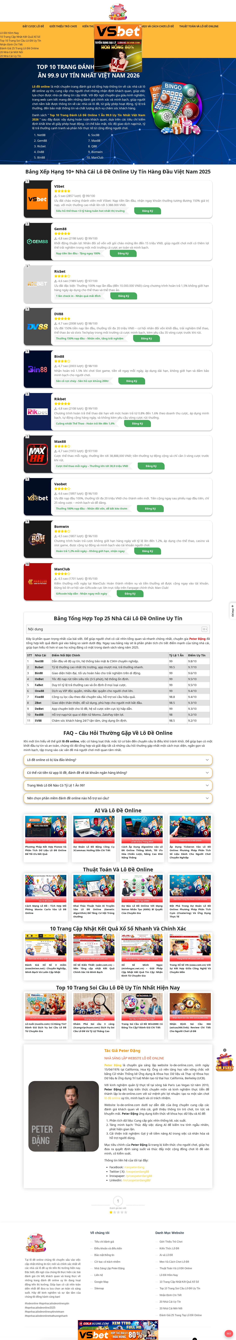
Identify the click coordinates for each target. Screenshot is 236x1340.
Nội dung (35, 629)
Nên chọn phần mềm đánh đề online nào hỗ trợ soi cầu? (68, 798)
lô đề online (112, 1098)
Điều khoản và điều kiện (108, 1248)
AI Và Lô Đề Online (118, 810)
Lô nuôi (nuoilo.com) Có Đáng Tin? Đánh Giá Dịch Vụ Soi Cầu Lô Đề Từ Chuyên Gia (45, 1027)
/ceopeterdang (134, 1167)
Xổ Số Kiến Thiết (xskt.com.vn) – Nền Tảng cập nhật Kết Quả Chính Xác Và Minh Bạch (93, 968)
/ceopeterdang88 (137, 1171)
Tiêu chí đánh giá (104, 1241)
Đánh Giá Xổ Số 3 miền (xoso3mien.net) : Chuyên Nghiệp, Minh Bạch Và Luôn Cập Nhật (45, 968)
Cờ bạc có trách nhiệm (107, 1261)
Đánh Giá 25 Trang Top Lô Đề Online (181, 1315)
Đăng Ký (147, 211)
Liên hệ (98, 1275)
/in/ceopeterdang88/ (137, 1180)
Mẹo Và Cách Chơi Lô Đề (157, 26)
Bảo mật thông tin (104, 1255)
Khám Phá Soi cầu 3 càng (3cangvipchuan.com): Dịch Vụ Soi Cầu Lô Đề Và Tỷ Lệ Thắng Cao (93, 1027)
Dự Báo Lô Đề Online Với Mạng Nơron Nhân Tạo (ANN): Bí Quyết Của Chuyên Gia (142, 909)
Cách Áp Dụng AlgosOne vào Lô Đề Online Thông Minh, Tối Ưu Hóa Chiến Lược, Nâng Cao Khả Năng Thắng (142, 852)
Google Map (101, 1281)
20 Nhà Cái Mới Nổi (11, 52)
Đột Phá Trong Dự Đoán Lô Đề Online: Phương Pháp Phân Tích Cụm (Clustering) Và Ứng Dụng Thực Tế (190, 911)
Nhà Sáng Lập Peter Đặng (109, 1268)
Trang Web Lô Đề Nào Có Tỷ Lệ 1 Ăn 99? (56, 785)
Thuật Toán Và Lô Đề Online (199, 26)
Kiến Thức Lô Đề (93, 26)
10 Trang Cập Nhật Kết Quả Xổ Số (20, 37)
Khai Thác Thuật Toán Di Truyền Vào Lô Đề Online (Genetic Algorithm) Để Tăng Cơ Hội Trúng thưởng (93, 911)
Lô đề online (41, 86)
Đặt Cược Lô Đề (33, 26)
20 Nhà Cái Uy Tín (10, 56)
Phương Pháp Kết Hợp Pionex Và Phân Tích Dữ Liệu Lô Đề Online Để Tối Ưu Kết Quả (45, 850)
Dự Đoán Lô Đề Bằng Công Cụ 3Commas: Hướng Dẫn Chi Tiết (93, 848)
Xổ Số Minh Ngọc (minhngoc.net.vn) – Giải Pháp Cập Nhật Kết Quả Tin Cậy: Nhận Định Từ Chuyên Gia (142, 970)
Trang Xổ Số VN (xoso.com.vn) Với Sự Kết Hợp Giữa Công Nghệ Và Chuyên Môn (190, 968)
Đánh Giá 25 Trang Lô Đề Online (19, 48)
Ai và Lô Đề (166, 1255)
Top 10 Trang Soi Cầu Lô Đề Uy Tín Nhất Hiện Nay (118, 987)
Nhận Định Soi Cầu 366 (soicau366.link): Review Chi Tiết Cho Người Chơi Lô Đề (190, 1027)
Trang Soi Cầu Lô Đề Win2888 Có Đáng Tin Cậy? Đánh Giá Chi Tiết (142, 1025)
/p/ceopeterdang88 (139, 1176)
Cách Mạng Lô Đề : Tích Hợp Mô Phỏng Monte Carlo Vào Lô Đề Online (45, 909)
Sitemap (99, 1288)
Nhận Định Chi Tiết (11, 44)
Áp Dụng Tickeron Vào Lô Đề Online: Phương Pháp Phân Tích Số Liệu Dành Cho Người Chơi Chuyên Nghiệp (190, 852)
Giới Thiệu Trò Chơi (63, 26)
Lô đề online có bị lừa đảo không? (51, 760)
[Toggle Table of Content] (202, 629)
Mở (229, 1333)
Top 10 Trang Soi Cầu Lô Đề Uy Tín (20, 40)
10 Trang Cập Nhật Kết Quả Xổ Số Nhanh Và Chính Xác (118, 928)
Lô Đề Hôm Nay (9, 33)
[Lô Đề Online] (118, 11)
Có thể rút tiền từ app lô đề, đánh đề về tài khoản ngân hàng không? (77, 773)
